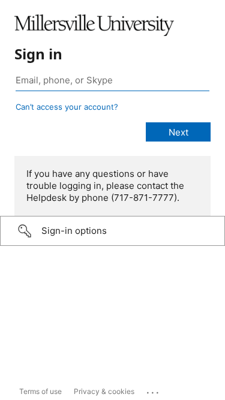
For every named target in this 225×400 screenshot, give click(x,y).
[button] (112, 230)
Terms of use (40, 391)
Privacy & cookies (104, 391)
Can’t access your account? (67, 107)
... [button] (153, 390)
